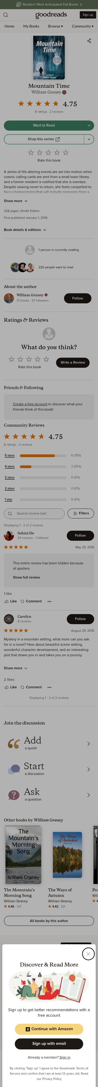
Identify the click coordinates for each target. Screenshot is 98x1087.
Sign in (64, 1057)
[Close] (88, 954)
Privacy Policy (52, 1079)
